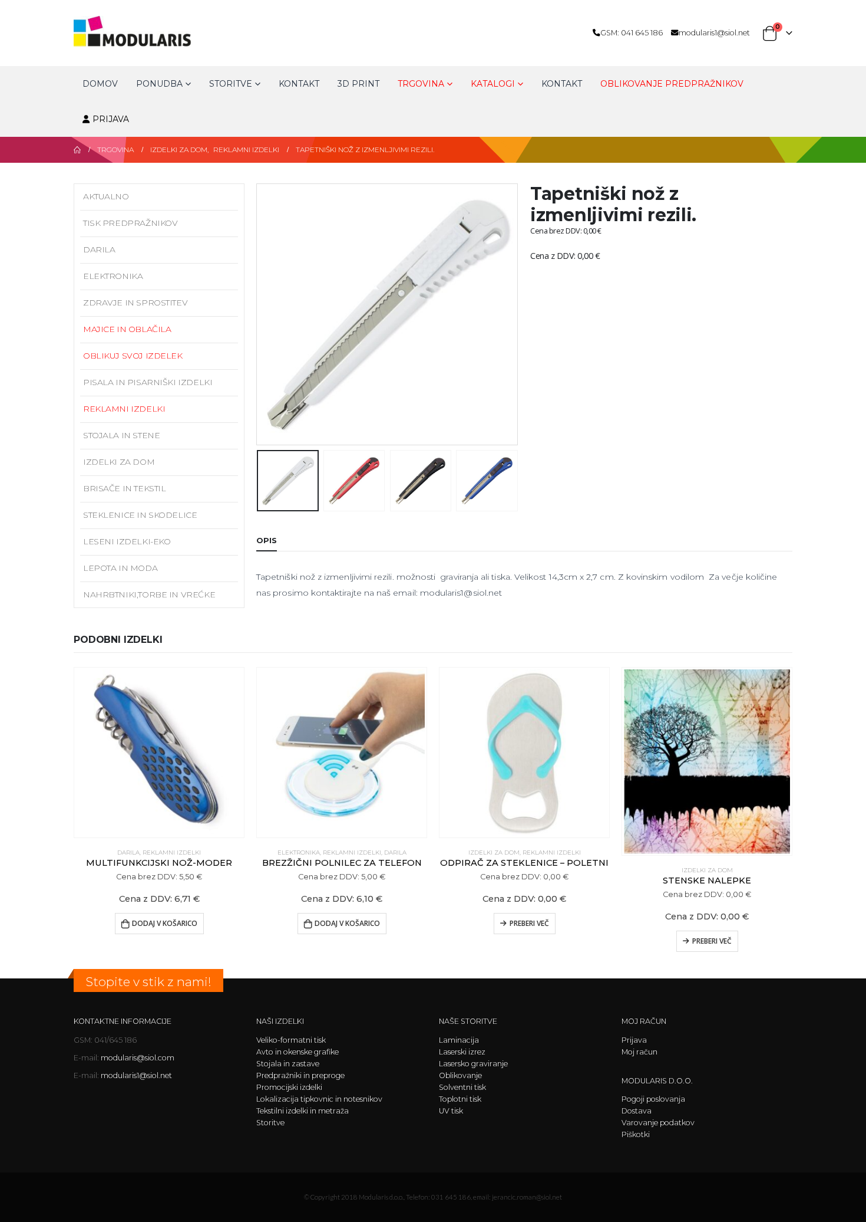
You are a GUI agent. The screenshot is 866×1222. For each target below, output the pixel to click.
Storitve (270, 1122)
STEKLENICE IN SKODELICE (140, 515)
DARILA (99, 249)
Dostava (637, 1110)
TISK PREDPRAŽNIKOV (130, 223)
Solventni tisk (462, 1087)
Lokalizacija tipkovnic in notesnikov (319, 1099)
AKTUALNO (106, 196)
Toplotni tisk (460, 1099)
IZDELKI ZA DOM (494, 852)
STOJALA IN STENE (121, 435)
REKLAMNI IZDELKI (124, 408)
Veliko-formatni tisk (291, 1040)
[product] (159, 752)
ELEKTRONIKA (113, 276)
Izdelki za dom (118, 461)
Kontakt (299, 83)
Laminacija (459, 1040)
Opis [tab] (266, 540)
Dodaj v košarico (164, 923)
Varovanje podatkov (658, 1122)
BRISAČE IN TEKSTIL (124, 488)
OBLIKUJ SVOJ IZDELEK (133, 355)
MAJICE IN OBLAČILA (127, 329)
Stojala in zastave (287, 1063)
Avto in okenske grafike (297, 1051)
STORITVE (230, 83)
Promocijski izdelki (289, 1087)
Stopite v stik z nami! (148, 981)
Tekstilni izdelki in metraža (302, 1110)
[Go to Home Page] (77, 150)
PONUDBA (159, 83)
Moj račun (639, 1051)
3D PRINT (358, 83)
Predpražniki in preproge (300, 1075)
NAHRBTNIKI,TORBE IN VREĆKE (149, 594)
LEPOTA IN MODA (120, 568)
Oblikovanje (460, 1075)
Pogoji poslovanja (653, 1099)
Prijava (110, 119)
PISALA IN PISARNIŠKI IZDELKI (147, 382)
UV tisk (451, 1110)
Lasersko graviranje (473, 1063)
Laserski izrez (462, 1051)
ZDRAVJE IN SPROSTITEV (135, 302)
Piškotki (636, 1134)
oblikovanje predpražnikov (671, 83)
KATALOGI (493, 83)
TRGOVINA (421, 83)
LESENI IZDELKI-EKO (126, 541)
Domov (100, 83)
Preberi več (529, 923)
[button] (259, 314)
